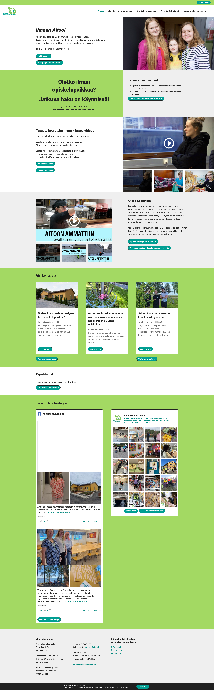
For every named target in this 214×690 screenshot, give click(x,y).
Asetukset (120, 688)
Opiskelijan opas (45, 170)
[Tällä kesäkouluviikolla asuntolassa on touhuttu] (120, 434)
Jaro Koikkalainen (45, 322)
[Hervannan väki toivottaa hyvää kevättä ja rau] (136, 466)
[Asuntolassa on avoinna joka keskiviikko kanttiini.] (152, 466)
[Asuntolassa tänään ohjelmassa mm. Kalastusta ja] (152, 434)
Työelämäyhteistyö (170, 11)
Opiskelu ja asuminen (146, 11)
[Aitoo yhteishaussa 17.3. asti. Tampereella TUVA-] (169, 499)
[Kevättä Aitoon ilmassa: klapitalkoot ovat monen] (169, 466)
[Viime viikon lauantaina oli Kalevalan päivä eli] (152, 499)
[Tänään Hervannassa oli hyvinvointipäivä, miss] (169, 434)
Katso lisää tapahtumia (48, 387)
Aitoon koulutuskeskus (193, 11)
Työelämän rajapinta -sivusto (143, 241)
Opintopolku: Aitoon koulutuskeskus (146, 98)
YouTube (117, 653)
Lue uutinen (45, 349)
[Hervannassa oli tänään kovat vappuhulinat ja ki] (136, 450)
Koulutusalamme (45, 164)
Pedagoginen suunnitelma (50, 62)
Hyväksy (143, 686)
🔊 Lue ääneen (203, 2)
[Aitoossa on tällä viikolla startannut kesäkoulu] (136, 434)
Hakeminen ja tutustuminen (119, 11)
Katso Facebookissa (89, 521)
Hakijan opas (43, 56)
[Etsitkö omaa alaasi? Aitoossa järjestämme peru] (136, 499)
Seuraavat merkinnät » (167, 359)
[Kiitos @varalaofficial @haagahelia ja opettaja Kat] (120, 450)
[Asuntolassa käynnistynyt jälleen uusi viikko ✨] (136, 483)
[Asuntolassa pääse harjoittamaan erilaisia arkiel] (169, 450)
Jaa (100, 521)
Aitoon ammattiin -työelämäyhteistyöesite (149, 248)
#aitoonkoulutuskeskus (58, 512)
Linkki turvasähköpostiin (84, 664)
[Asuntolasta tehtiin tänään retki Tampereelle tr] (152, 450)
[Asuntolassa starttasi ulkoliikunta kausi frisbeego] (169, 483)
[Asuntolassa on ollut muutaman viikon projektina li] (120, 466)
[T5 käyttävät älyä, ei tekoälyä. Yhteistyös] (152, 483)
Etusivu (101, 11)
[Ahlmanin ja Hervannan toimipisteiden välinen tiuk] (120, 483)
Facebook (116, 647)
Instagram (117, 650)
